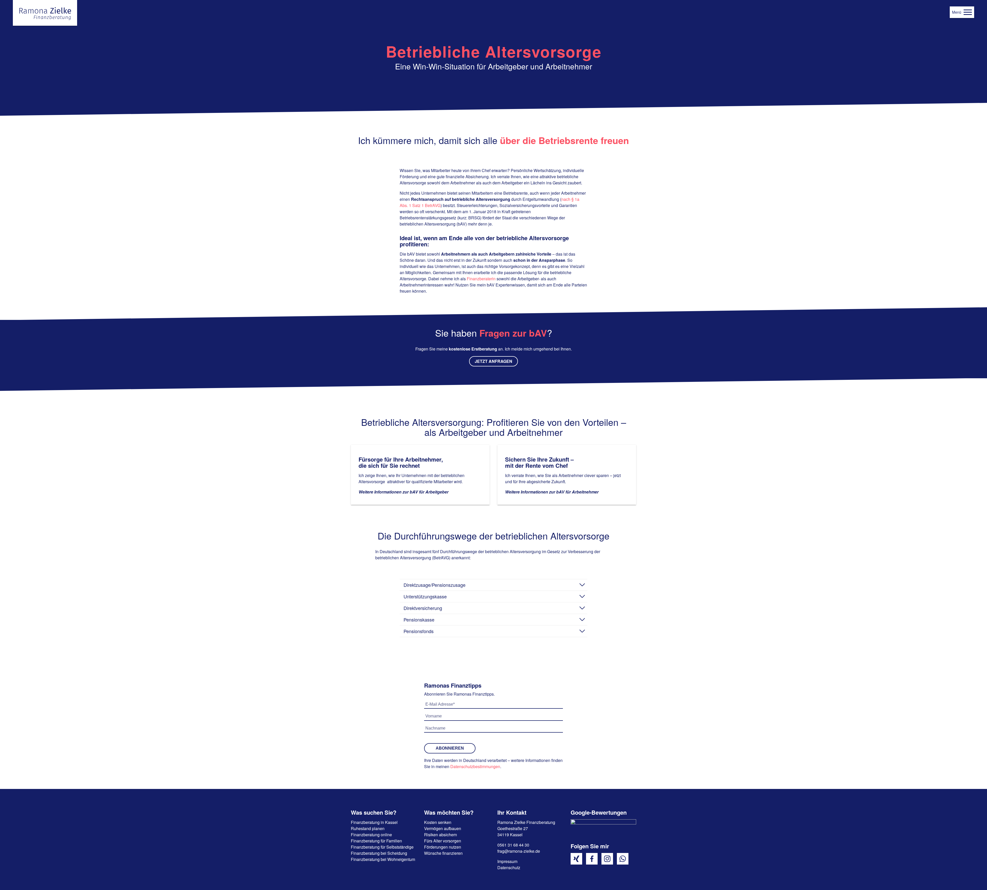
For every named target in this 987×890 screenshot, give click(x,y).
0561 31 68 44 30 (513, 845)
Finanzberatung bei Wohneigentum (383, 859)
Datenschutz (508, 867)
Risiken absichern (440, 835)
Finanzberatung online (371, 835)
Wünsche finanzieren (443, 853)
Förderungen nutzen (442, 847)
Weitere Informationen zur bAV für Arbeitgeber (404, 492)
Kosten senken (437, 822)
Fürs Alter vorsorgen (442, 841)
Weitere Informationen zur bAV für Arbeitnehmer (552, 492)
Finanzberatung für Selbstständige (382, 847)
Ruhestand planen (368, 828)
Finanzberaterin (481, 279)
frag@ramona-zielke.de (518, 851)
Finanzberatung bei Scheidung (379, 853)
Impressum (507, 861)
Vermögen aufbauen (442, 828)
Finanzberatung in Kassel (374, 822)
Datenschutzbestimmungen (475, 766)
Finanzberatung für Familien (376, 841)
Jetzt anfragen (493, 361)
